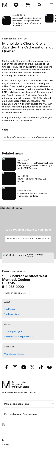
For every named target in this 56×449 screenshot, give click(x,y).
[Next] (50, 20)
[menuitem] (5, 4)
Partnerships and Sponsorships (20, 414)
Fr (3, 440)
